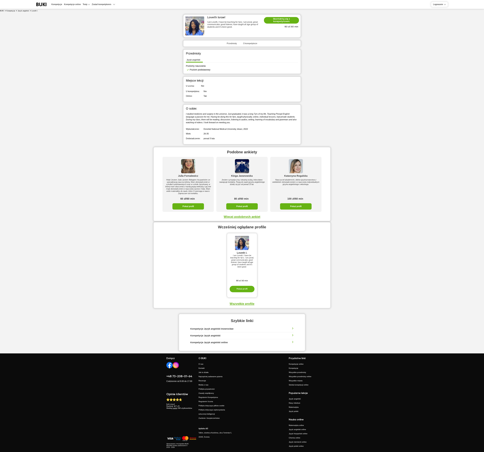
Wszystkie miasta (295, 381)
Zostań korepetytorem (101, 4)
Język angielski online (297, 429)
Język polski (293, 411)
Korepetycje (293, 368)
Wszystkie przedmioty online (300, 376)
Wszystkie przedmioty (297, 372)
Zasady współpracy (206, 393)
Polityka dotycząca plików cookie (211, 406)
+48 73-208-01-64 (179, 376)
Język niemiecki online (298, 442)
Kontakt (202, 368)
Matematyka (294, 407)
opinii (175, 408)
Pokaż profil (188, 206)
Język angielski (295, 399)
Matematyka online (296, 425)
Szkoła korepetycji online (298, 385)
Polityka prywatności (207, 389)
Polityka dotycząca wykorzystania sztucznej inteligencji (212, 412)
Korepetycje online (72, 4)
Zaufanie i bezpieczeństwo (209, 418)
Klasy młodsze (294, 403)
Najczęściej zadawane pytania (210, 376)
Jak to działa (203, 372)
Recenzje (202, 381)
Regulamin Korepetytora (208, 397)
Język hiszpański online (298, 434)
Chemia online (294, 438)
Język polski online (296, 446)
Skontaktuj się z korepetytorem (281, 20)
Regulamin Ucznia (206, 401)
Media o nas (203, 385)
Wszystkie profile (242, 303)
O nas (201, 364)
